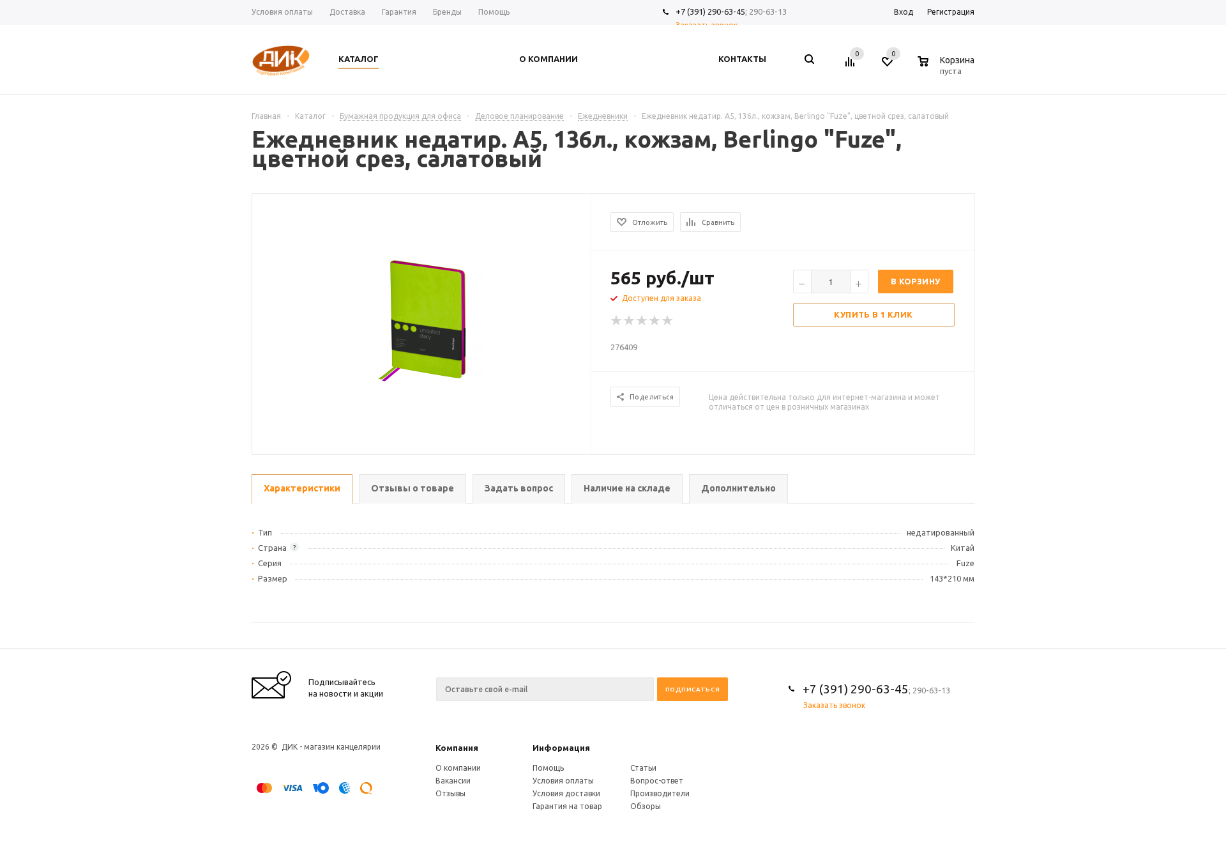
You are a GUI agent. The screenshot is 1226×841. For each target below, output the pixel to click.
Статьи (643, 768)
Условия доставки (566, 793)
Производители (660, 793)
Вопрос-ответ (656, 780)
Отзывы (450, 793)
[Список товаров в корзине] (947, 69)
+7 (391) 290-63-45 (710, 11)
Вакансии (453, 780)
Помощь (548, 768)
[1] (616, 320)
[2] (629, 320)
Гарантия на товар (567, 806)
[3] (642, 320)
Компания (456, 747)
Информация (561, 747)
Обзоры (645, 806)
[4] (655, 320)
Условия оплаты (563, 780)
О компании (458, 768)
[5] (668, 320)
